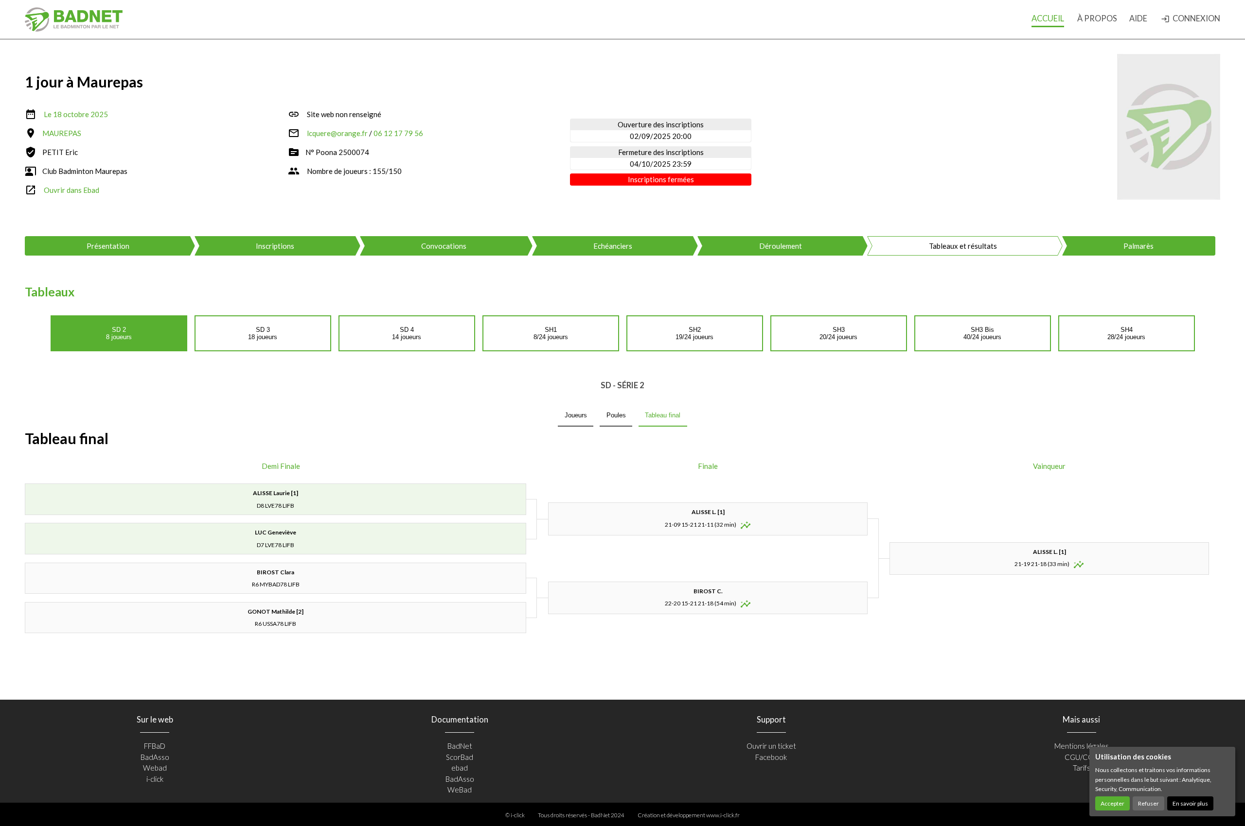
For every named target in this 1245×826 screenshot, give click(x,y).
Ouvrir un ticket (771, 745)
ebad (459, 767)
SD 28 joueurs (119, 333)
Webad (155, 767)
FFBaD (154, 745)
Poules (616, 415)
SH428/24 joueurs (1126, 333)
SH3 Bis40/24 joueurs (982, 333)
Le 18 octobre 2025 (76, 114)
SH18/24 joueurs (551, 333)
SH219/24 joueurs (694, 333)
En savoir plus (1190, 803)
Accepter (1112, 803)
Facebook (771, 757)
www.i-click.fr (723, 815)
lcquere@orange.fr (337, 133)
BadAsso (155, 757)
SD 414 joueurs (406, 333)
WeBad (459, 789)
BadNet (459, 745)
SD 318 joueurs (262, 333)
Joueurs (576, 415)
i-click (154, 778)
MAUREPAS (61, 133)
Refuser (1148, 803)
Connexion (1190, 18)
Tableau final (662, 415)
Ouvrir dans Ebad (71, 190)
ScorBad (459, 757)
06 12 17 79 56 (398, 133)
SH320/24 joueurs (838, 333)
